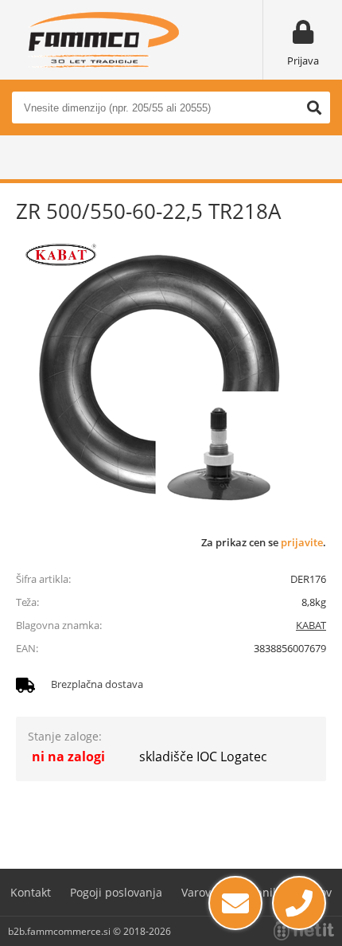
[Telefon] (299, 903)
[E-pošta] (235, 903)
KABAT (311, 625)
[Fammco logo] (103, 40)
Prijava (303, 60)
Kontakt (30, 892)
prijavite (302, 542)
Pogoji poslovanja (116, 892)
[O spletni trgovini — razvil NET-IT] (304, 930)
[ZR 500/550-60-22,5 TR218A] (159, 374)
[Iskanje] (314, 107)
